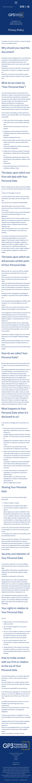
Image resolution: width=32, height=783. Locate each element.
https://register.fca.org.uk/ (8, 775)
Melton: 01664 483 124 (16, 24)
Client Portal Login (8, 7)
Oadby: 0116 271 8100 (16, 23)
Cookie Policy (8, 780)
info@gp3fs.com (16, 21)
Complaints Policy (23, 780)
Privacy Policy (15, 780)
